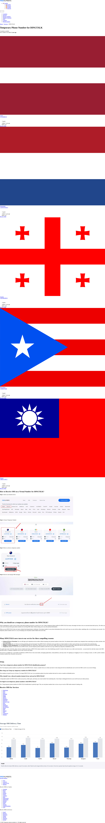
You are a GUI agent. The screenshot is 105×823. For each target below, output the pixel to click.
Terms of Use (6, 783)
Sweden (4, 804)
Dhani (4, 708)
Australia (5, 789)
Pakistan (5, 801)
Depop (4, 704)
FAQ (4, 780)
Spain (4, 803)
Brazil (4, 790)
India (4, 797)
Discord (4, 813)
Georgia (2, 296)
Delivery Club (6, 702)
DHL (4, 709)
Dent (4, 703)
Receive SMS (3, 126)
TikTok (4, 817)
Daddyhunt (5, 690)
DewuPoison (6, 707)
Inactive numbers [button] (7, 16)
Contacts (5, 782)
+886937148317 (4, 479)
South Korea (6, 798)
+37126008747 (3, 116)
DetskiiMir (5, 705)
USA (4, 807)
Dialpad (4, 711)
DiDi (4, 712)
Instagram (5, 814)
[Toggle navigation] (2, 11)
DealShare (5, 699)
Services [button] (5, 15)
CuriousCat (5, 713)
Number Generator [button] (7, 17)
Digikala (5, 714)
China (4, 792)
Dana (4, 693)
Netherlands (2, 206)
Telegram (5, 818)
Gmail (4, 812)
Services (6, 24)
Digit (4, 691)
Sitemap (4, 784)
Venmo (4, 816)
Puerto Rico (2, 387)
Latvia (1, 115)
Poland (4, 802)
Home (1, 24)
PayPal (4, 820)
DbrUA (4, 698)
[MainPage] (5, 1)
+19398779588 (3, 388)
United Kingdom (6, 806)
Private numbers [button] (6, 21)
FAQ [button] (4, 19)
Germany (5, 795)
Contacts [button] (5, 20)
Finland (4, 793)
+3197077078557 (4, 207)
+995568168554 (4, 298)
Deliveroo (5, 700)
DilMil (4, 696)
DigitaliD (5, 694)
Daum (4, 695)
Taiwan (1, 478)
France (4, 794)
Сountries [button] (5, 14)
